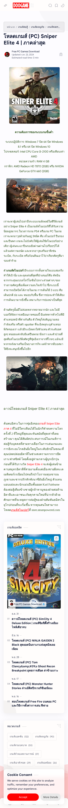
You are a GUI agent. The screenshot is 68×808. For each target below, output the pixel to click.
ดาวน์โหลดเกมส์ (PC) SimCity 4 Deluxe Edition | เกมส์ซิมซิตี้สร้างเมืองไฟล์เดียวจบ (35, 623)
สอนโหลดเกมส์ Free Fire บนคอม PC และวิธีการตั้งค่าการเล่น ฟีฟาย (34, 703)
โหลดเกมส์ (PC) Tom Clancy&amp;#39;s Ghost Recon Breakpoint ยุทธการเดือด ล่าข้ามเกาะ (35, 666)
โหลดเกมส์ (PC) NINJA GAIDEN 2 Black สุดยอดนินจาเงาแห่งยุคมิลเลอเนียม (33, 645)
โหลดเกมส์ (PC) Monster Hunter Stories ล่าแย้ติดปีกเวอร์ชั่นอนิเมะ (32, 686)
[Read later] (61, 54)
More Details (50, 797)
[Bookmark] (56, 5)
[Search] (50, 5)
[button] (62, 5)
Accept (23, 797)
